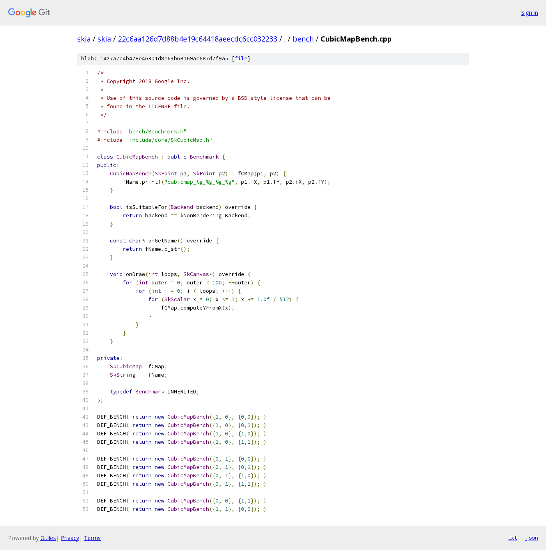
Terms (92, 538)
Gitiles (48, 538)
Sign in (529, 12)
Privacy (70, 538)
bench (303, 39)
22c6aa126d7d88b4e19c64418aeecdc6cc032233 (197, 39)
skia (84, 39)
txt (512, 537)
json (531, 537)
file (241, 58)
